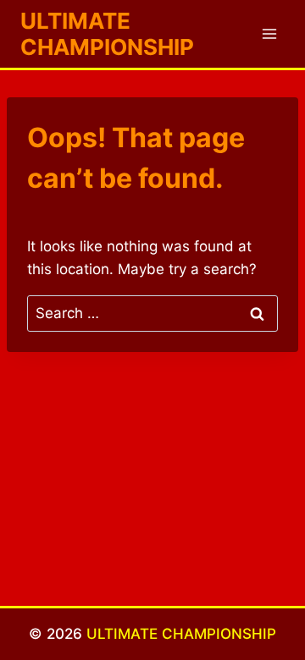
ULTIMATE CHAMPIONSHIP (181, 633)
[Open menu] (269, 33)
